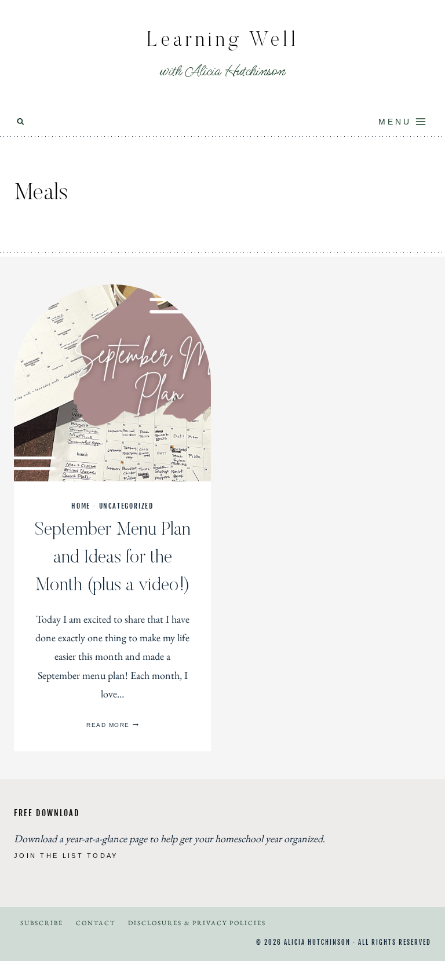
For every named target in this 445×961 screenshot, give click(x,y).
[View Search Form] (20, 122)
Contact (95, 923)
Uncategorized (126, 506)
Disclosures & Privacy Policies (197, 923)
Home (80, 506)
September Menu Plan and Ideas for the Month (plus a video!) (113, 558)
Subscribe (41, 923)
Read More (112, 725)
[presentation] (112, 382)
